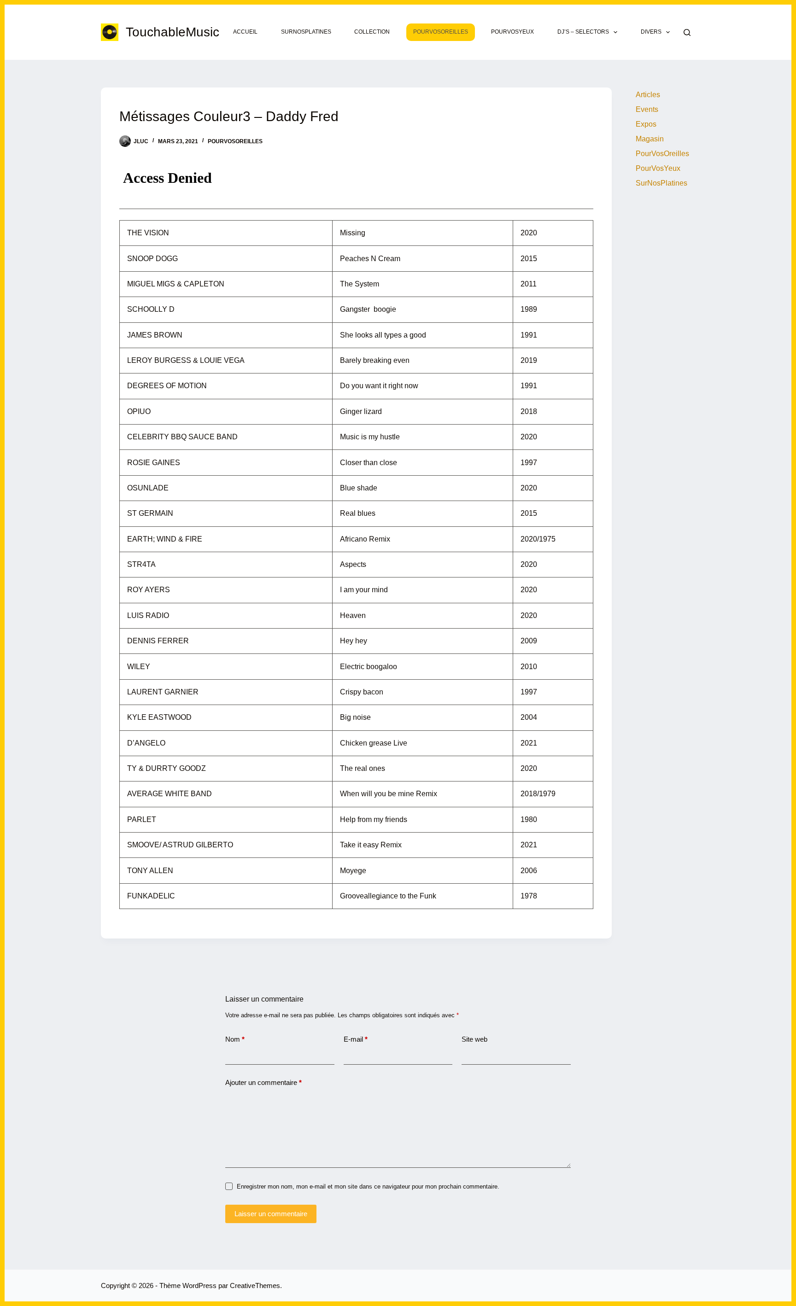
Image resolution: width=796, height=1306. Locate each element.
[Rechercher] (687, 32)
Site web (474, 1039)
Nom (235, 1039)
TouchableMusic (172, 32)
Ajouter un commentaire (263, 1082)
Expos (646, 124)
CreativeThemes (255, 1285)
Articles (648, 95)
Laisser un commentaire (270, 1214)
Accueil (245, 32)
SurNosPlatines (306, 32)
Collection (372, 32)
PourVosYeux (512, 32)
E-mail (356, 1039)
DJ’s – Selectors (583, 32)
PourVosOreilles (440, 32)
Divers (651, 32)
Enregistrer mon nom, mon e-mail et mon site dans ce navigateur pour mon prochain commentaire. (368, 1186)
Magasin (650, 139)
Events (647, 109)
